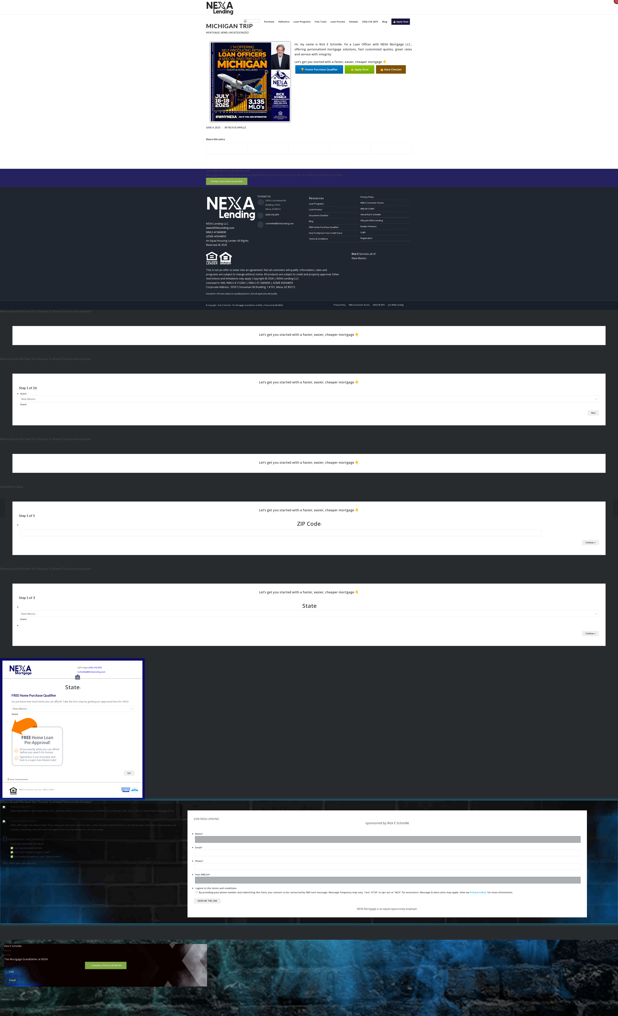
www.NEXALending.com (220, 228)
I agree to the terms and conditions (216, 888)
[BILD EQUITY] (615, 508)
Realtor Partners (368, 226)
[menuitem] (252, 21)
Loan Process (315, 209)
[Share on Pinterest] (350, 149)
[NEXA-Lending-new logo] (219, 7)
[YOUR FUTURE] (2, 508)
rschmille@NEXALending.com (280, 223)
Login (363, 232)
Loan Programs (316, 203)
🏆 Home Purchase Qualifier (319, 69)
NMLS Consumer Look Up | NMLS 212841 (36, 789)
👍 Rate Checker (391, 69)
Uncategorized (239, 32)
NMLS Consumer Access (372, 202)
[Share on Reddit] (391, 149)
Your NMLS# (202, 874)
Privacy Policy (367, 196)
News (224, 32)
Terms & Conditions (318, 238)
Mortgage (213, 32)
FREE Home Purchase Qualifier (324, 227)
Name (199, 833)
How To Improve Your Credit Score (325, 233)
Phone (199, 861)
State (23, 393)
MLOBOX (279, 305)
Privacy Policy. (478, 892)
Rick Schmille (237, 127)
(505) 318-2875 (272, 214)
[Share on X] (268, 149)
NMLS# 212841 (367, 208)
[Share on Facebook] (226, 149)
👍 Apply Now (360, 69)
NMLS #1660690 (216, 232)
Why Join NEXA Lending (371, 220)
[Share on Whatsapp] (309, 147)
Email (198, 847)
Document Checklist (318, 215)
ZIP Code (309, 523)
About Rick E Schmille (370, 214)
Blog (311, 221)
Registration (366, 238)
